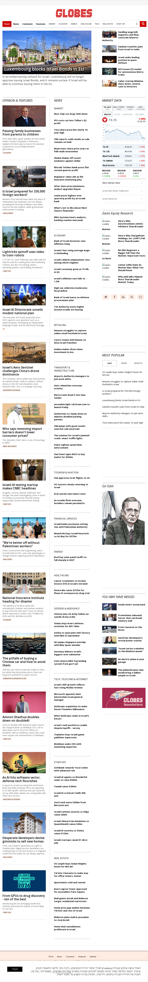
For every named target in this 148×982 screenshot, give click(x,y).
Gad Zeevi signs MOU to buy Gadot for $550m (69, 455)
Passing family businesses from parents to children (21, 132)
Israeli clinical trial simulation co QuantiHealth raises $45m (71, 822)
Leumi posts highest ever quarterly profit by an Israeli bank (69, 198)
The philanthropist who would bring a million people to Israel (131, 672)
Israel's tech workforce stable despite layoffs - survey (70, 726)
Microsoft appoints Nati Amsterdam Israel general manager (68, 697)
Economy (7, 153)
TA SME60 (108, 160)
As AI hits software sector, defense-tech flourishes (21, 779)
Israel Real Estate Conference (115, 190)
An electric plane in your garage (131, 660)
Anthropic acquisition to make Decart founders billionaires (70, 708)
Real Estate (109, 165)
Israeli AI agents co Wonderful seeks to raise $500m (70, 778)
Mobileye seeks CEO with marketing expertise (67, 745)
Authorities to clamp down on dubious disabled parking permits (70, 416)
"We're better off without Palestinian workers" (21, 544)
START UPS (120, 24)
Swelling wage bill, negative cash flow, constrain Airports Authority (120, 36)
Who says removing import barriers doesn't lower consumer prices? (22, 432)
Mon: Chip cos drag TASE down (70, 113)
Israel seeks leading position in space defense (128, 60)
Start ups (7, 271)
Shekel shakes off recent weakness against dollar (67, 159)
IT (3, 329)
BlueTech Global (111, 156)
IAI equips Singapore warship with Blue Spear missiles (70, 643)
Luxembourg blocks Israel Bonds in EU (44, 69)
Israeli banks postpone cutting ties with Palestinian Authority (71, 525)
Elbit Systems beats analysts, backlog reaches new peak (70, 218)
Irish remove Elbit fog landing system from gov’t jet (70, 662)
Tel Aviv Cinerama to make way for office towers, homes (71, 874)
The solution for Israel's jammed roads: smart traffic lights (71, 437)
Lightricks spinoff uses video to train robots (23, 253)
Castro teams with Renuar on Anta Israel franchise (70, 341)
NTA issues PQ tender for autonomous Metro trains (131, 72)
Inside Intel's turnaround (131, 604)
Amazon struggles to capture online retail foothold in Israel (70, 332)
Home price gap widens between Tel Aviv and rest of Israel (72, 909)
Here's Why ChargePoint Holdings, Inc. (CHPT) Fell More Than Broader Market (123, 239)
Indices (107, 114)
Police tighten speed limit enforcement (68, 446)
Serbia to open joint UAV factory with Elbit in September (72, 634)
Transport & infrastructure (14, 679)
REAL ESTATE (108, 24)
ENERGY (74, 24)
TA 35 (105, 146)
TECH (97, 24)
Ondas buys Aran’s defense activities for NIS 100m (68, 625)
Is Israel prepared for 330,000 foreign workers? (23, 193)
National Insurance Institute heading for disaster (23, 599)
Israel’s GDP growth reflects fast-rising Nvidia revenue (69, 686)
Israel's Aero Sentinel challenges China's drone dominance (20, 370)
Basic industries (9, 446)
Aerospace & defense (11, 390)
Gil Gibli (108, 486)
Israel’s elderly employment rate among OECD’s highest (72, 261)
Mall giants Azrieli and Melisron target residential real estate (71, 900)
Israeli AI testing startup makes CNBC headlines (20, 486)
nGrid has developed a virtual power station (130, 639)
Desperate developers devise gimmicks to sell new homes (23, 839)
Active (117, 114)
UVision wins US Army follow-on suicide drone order (71, 615)
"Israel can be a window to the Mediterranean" (131, 650)
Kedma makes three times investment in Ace (68, 351)
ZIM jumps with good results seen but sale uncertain (69, 427)
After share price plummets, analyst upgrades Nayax (69, 187)
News (16, 24)
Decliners (139, 114)
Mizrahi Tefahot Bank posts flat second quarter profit (71, 169)
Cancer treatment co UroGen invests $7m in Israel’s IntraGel (70, 582)
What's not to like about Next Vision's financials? (70, 209)
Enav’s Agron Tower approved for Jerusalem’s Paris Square (70, 890)
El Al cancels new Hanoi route (70, 493)
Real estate (7, 559)
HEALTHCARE (86, 24)
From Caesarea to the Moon (130, 628)
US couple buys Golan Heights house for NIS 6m (70, 865)
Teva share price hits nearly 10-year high (122, 422)
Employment (8, 213)
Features (40, 24)
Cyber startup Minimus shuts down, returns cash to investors (130, 84)
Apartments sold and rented (69, 882)
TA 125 (106, 151)
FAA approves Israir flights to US (72, 477)
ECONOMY (63, 24)
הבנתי (15, 969)
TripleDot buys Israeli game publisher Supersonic (69, 736)
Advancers (127, 114)
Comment (27, 24)
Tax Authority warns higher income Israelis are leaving (69, 308)
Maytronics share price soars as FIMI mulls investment (71, 150)
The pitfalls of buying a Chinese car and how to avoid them (23, 661)
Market (93, 956)
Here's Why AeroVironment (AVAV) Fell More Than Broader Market (123, 225)
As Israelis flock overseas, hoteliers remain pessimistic (69, 502)
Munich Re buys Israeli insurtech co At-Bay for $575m (71, 535)
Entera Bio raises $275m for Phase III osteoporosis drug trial (71, 592)
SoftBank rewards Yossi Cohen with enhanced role (71, 769)
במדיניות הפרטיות (62, 971)
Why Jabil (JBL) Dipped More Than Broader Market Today (130, 279)
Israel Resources (110, 198)
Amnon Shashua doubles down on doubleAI (20, 718)
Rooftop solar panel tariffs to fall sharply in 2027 (70, 558)
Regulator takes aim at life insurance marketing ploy (68, 178)
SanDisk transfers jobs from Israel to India (130, 48)
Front (7, 24)
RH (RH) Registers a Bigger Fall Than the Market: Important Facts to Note (123, 254)
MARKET (52, 24)
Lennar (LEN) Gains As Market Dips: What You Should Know (130, 267)
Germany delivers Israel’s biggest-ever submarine (67, 653)
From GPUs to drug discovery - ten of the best (23, 897)
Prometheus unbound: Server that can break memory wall (130, 618)
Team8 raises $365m (65, 786)
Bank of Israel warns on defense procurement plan (71, 299)
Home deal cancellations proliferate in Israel (67, 928)
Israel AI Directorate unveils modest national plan (22, 311)
